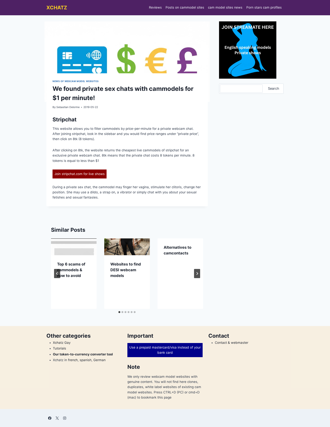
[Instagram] (64, 418)
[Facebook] (49, 418)
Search (273, 88)
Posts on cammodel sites (185, 7)
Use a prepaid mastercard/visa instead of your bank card (165, 349)
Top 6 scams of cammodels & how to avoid (71, 270)
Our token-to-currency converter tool (83, 354)
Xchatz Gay (61, 343)
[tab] (119, 312)
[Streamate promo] (247, 50)
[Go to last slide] (57, 273)
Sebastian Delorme (68, 107)
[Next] (197, 273)
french (73, 360)
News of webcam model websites (76, 81)
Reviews (155, 7)
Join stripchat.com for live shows (79, 174)
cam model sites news (225, 7)
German (99, 360)
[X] (57, 418)
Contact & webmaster (231, 343)
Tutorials (59, 348)
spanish (85, 360)
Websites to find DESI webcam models (125, 270)
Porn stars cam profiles (264, 7)
